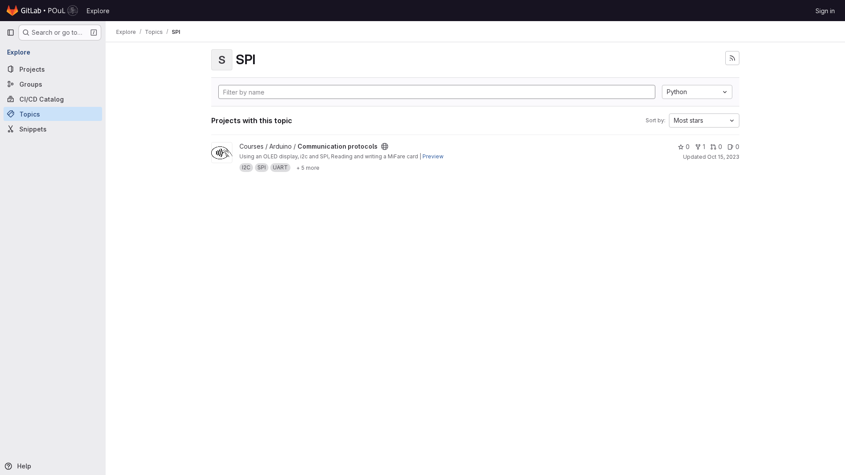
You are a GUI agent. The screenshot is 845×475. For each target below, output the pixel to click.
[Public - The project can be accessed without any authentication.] (384, 146)
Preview (433, 156)
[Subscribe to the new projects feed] (732, 58)
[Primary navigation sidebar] (11, 33)
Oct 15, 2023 (723, 156)
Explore (98, 11)
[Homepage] (42, 11)
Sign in (825, 11)
